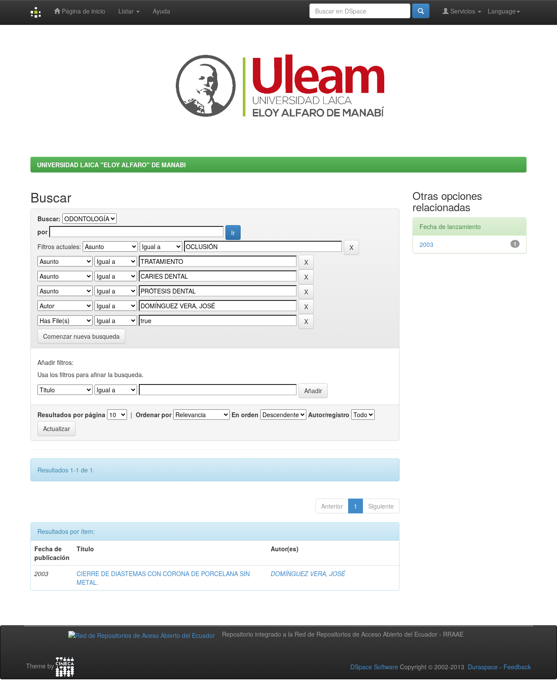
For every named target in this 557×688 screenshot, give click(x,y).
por (42, 231)
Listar (126, 11)
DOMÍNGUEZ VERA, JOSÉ (308, 573)
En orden (245, 414)
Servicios (463, 11)
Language (502, 11)
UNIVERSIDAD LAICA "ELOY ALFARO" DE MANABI (111, 164)
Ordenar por (153, 414)
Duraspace (483, 666)
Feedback (517, 666)
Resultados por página (71, 414)
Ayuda (161, 11)
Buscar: (48, 218)
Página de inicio (82, 11)
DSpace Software (374, 666)
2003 (426, 244)
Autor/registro (328, 414)
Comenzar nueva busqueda (81, 336)
